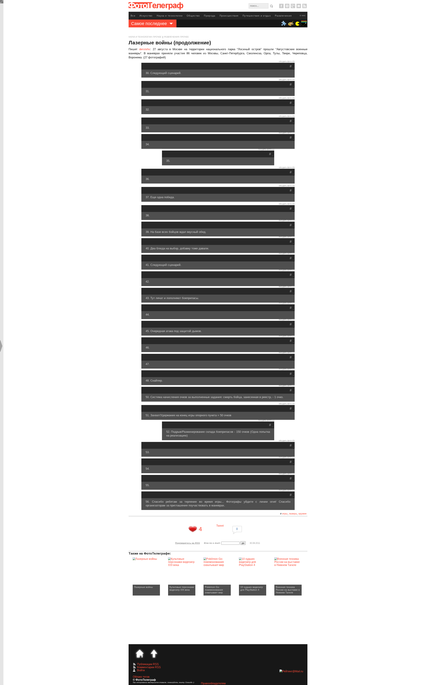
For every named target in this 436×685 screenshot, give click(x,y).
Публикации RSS (148, 664)
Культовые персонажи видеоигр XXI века (181, 588)
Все (133, 15)
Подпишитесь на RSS (187, 543)
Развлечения (283, 15)
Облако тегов (141, 676)
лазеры (293, 513)
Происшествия (229, 15)
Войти (141, 670)
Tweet (220, 525)
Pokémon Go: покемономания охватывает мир (214, 590)
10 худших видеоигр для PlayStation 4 (251, 588)
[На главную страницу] (139, 653)
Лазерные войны (143, 587)
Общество (193, 15)
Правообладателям (213, 683)
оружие (302, 513)
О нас (303, 15)
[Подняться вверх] (154, 653)
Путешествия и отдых (257, 15)
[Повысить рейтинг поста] (193, 529)
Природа (209, 15)
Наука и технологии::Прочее (145, 37)
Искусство (146, 15)
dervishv (144, 49)
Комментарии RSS (149, 667)
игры (284, 513)
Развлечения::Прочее (176, 37)
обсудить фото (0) (287, 61)
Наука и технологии (170, 15)
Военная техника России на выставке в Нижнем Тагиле (288, 590)
